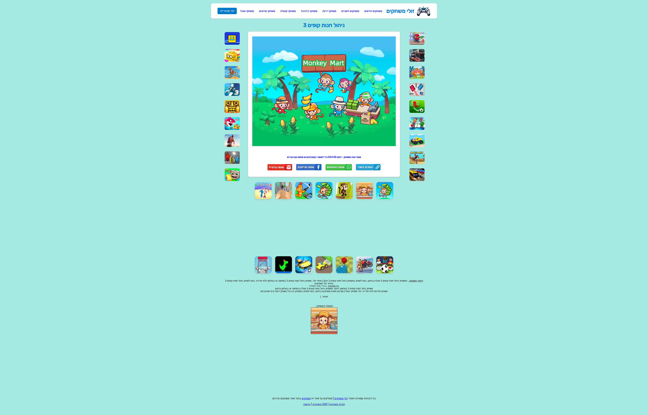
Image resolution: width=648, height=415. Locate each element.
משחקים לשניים (350, 11)
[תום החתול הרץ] (229, 174)
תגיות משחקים (337, 404)
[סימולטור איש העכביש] (229, 140)
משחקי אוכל (247, 11)
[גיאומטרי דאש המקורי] (229, 38)
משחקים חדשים (373, 11)
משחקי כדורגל (309, 11)
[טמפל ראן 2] (229, 106)
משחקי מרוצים (267, 11)
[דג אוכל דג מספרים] (229, 123)
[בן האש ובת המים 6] (229, 157)
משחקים (306, 398)
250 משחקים (319, 404)
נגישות (306, 404)
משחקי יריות (329, 11)
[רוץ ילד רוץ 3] (229, 89)
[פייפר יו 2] (229, 55)
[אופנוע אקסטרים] (229, 72)
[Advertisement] (441, 80)
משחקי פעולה (288, 11)
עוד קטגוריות (227, 10)
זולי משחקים (400, 11)
